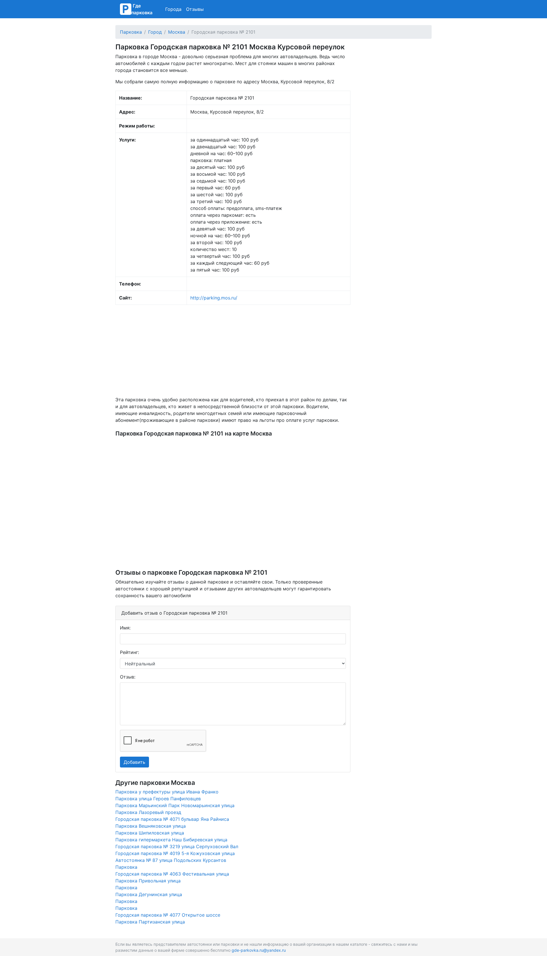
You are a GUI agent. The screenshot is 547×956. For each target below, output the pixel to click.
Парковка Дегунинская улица (148, 894)
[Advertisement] (232, 350)
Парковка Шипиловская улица (149, 833)
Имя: (125, 628)
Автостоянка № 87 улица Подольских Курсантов (170, 860)
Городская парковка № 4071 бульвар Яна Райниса (172, 819)
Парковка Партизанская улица (150, 922)
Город (155, 32)
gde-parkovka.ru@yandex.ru (259, 950)
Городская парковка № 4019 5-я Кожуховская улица (175, 853)
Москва (176, 32)
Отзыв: (127, 677)
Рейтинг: (129, 652)
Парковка (131, 32)
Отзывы (195, 9)
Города (173, 9)
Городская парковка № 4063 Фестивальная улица (172, 874)
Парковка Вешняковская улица (150, 826)
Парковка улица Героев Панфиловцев (158, 798)
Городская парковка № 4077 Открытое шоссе (167, 915)
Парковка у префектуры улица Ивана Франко (167, 792)
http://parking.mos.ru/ (213, 298)
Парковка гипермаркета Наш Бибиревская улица (171, 839)
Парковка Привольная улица (148, 881)
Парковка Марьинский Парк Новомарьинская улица (174, 805)
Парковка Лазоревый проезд (148, 812)
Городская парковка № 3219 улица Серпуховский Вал (176, 846)
